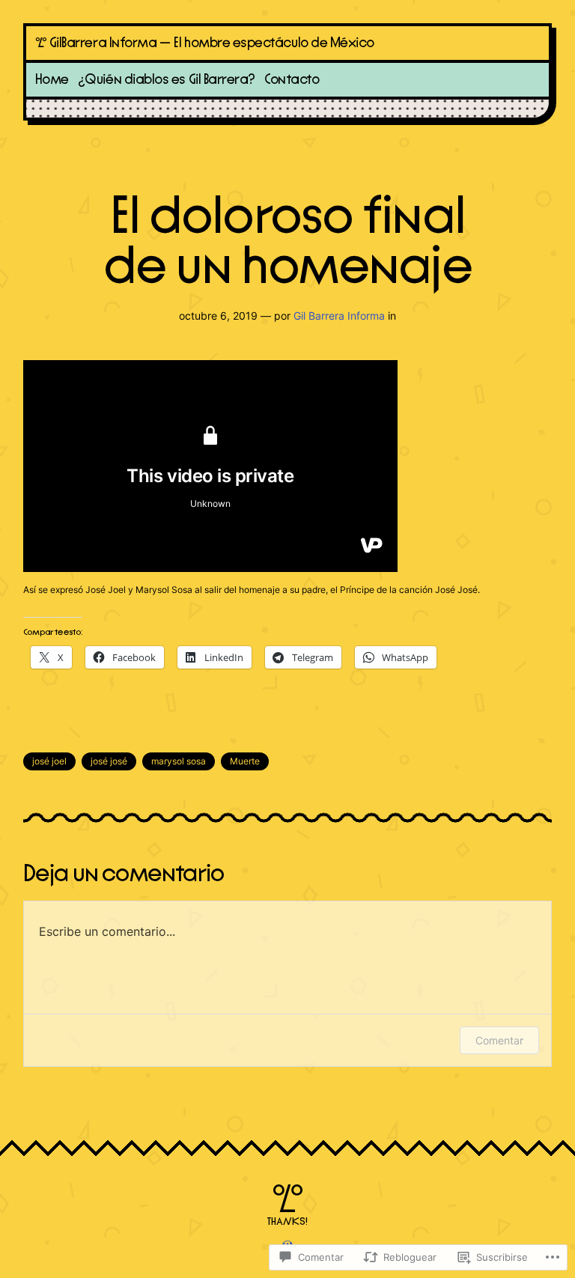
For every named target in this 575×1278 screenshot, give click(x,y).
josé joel (49, 761)
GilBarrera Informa (103, 43)
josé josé (109, 761)
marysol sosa (178, 761)
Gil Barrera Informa (339, 315)
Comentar (499, 1040)
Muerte (245, 761)
